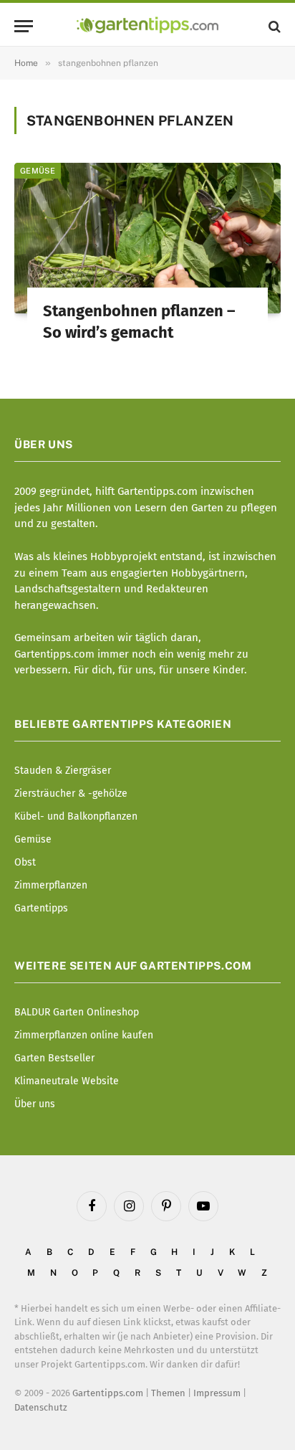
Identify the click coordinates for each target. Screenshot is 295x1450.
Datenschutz (40, 1407)
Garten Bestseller (54, 1058)
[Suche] (273, 26)
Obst (25, 862)
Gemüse (37, 170)
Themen (168, 1393)
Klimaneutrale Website (66, 1081)
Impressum (217, 1393)
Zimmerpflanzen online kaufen (83, 1035)
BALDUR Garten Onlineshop (76, 1012)
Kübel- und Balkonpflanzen (75, 816)
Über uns (34, 1104)
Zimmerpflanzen (50, 885)
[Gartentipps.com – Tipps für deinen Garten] (147, 26)
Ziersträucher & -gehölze (70, 793)
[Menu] (23, 26)
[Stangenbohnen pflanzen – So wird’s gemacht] (147, 238)
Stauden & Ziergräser (62, 770)
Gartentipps (41, 908)
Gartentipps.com (107, 1393)
